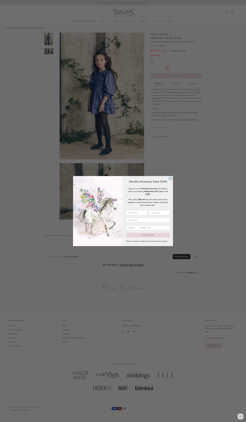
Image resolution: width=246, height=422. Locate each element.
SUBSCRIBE (148, 235)
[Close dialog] (170, 178)
